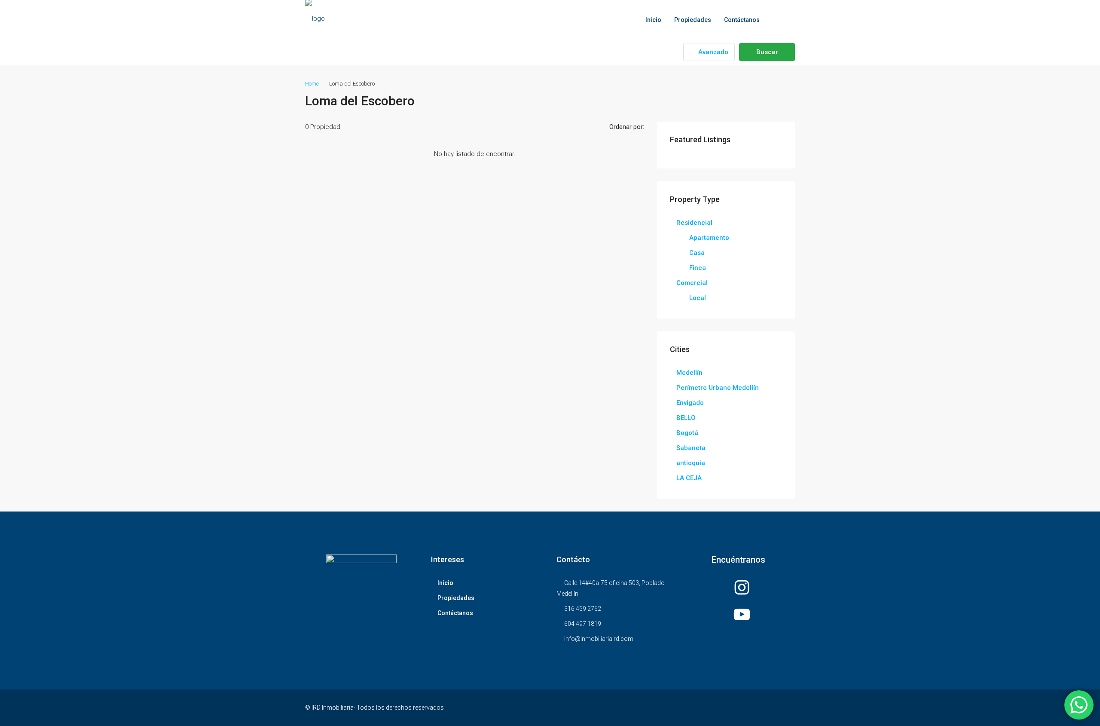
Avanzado (712, 52)
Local (697, 298)
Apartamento (709, 238)
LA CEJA (689, 478)
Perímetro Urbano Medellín (717, 388)
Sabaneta (691, 448)
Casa (697, 253)
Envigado (690, 403)
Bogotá (687, 433)
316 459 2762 (582, 608)
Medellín (689, 373)
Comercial (692, 283)
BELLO (686, 418)
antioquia (690, 463)
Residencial (694, 223)
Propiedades (692, 19)
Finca (697, 268)
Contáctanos (742, 19)
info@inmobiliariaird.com (598, 638)
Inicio (653, 19)
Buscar (767, 52)
